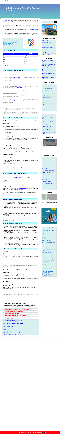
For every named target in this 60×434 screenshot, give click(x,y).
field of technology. (19, 87)
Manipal (44, 104)
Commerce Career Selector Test (47, 181)
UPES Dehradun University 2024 (46, 42)
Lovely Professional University (47, 86)
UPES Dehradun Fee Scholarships (9, 40)
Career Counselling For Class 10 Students (49, 158)
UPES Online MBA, (49, 73)
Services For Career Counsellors (47, 168)
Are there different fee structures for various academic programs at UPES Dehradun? (17, 309)
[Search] (55, 22)
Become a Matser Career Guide (47, 172)
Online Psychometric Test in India (47, 254)
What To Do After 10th (45, 177)
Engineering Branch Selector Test (47, 179)
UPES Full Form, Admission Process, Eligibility (11, 328)
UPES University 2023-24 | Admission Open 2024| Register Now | (30, 432)
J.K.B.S (44, 109)
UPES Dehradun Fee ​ (7, 38)
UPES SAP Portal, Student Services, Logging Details (12, 332)
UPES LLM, (13, 323)
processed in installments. (17, 157)
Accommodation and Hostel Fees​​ (9, 43)
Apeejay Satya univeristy (46, 97)
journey (30, 34)
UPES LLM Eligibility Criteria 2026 (47, 65)
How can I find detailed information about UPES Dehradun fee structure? (15, 303)
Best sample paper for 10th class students (48, 242)
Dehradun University (35, 29)
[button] (20, 303)
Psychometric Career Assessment (47, 174)
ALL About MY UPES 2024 (45, 52)
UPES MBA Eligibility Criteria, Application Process (12, 321)
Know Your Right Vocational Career (47, 188)
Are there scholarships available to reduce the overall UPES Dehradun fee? (15, 315)
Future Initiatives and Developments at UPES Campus (12, 320)
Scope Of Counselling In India (46, 240)
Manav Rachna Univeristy (46, 93)
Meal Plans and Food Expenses (9, 44)
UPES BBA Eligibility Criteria (8, 326)
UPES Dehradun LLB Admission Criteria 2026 (49, 120)
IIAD (43, 102)
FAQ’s (5, 47)
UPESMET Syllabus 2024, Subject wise (10, 329)
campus (7, 202)
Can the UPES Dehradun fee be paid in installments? (12, 313)
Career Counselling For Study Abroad (48, 170)
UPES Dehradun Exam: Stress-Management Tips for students (14, 331)
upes (7, 12)
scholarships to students (16, 77)
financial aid (28, 219)
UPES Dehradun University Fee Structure (47, 47)
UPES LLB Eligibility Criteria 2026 (47, 129)
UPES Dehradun (15, 86)
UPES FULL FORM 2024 (45, 54)
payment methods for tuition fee (17, 177)
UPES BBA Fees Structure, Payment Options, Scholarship (13, 334)
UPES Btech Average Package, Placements (48, 64)
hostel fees (13, 209)
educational (27, 34)
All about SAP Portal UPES (46, 45)
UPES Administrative (17, 135)
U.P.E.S (44, 100)
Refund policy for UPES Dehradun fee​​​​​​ (10, 41)
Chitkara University (45, 95)
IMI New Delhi (45, 107)
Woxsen (44, 106)
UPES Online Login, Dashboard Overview (48, 62)
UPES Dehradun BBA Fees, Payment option (11, 324)
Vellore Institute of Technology (47, 88)
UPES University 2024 (45, 40)
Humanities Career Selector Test (47, 183)
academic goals (15, 100)
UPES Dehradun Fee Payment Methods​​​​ (10, 42)
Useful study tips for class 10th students (48, 230)
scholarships (23, 219)
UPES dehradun (15, 125)
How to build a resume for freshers (47, 258)
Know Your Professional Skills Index (47, 185)
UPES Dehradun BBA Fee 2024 (46, 72)
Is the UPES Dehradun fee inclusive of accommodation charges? (14, 311)
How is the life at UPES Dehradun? (47, 130)
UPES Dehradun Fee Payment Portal (10, 45)
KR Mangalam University (46, 90)
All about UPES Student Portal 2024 (47, 49)
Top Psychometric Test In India (46, 252)
